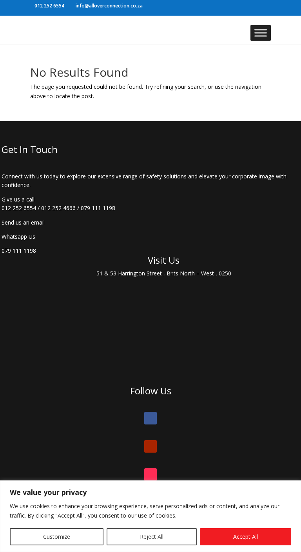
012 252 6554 (19, 208)
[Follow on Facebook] (150, 418)
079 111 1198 (98, 208)
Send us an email (23, 222)
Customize (56, 536)
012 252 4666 (58, 208)
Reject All (151, 536)
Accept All (245, 536)
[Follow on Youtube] (150, 446)
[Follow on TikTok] (150, 474)
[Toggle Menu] (260, 32)
